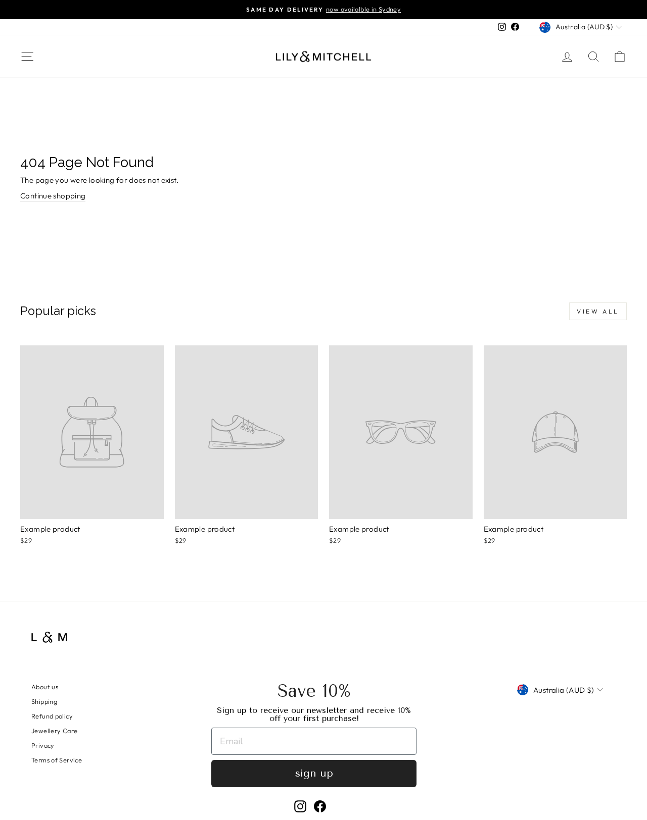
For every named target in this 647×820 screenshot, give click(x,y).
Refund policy (52, 716)
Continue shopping (52, 195)
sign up (314, 773)
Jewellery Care (54, 731)
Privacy (43, 745)
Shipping (44, 701)
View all (598, 311)
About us (44, 687)
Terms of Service (56, 760)
